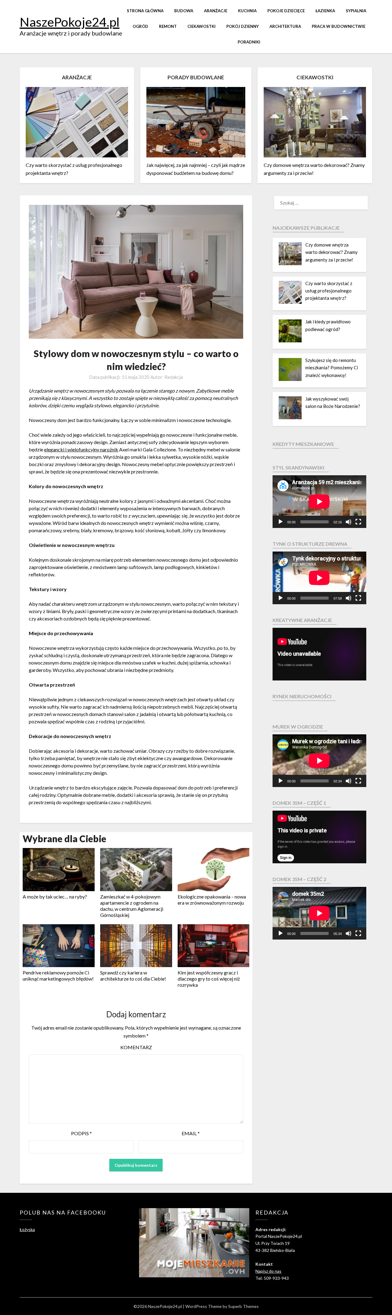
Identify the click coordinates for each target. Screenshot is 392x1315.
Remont (168, 26)
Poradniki (249, 42)
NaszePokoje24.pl (69, 21)
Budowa (183, 10)
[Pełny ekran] (358, 522)
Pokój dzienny (242, 26)
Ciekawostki (201, 26)
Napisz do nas (268, 1271)
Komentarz (136, 1047)
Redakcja (173, 377)
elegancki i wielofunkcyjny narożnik (81, 449)
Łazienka (325, 10)
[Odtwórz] (280, 522)
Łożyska (27, 1229)
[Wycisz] (348, 522)
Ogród (140, 26)
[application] (319, 501)
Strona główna (145, 10)
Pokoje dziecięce (286, 10)
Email (191, 1133)
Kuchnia (247, 10)
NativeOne (136, 994)
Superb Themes (243, 1306)
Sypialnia (356, 10)
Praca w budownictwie (338, 26)
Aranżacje (215, 10)
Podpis (81, 1133)
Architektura (285, 26)
